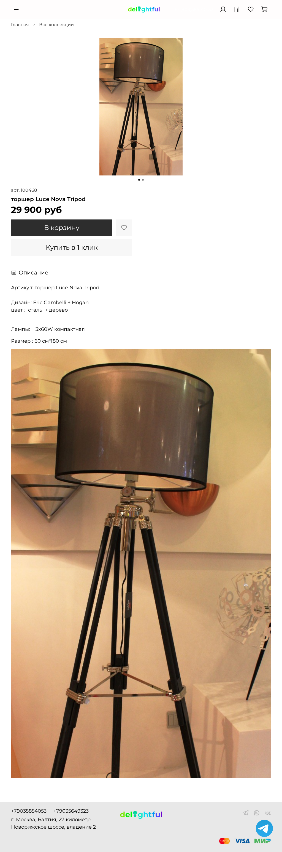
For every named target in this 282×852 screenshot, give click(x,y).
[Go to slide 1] (139, 180)
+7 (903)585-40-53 (193, 9)
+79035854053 (29, 811)
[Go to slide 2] (143, 180)
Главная (20, 24)
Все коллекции (56, 24)
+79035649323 (71, 811)
